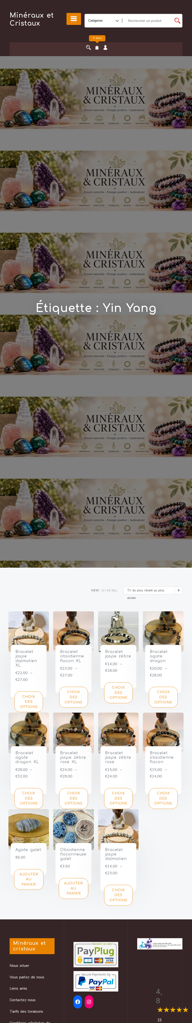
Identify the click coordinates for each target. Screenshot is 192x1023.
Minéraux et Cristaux (32, 19)
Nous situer (19, 965)
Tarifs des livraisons (26, 1011)
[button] (29, 879)
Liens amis (18, 988)
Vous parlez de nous (27, 977)
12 (102, 590)
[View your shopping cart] (97, 48)
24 (108, 590)
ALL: (115, 590)
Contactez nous (23, 1000)
